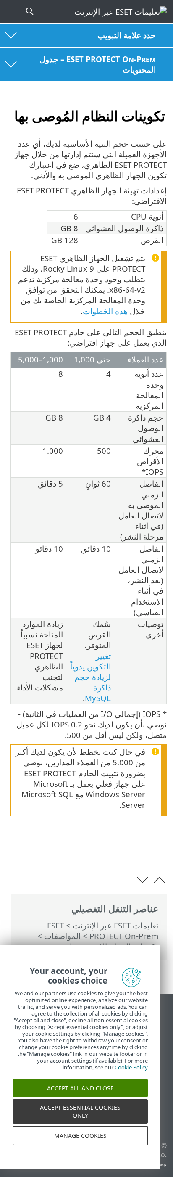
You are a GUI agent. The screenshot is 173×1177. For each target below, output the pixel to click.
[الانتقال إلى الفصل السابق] (159, 880)
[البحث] (28, 11)
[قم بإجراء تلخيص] (17, 848)
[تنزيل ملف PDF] (39, 848)
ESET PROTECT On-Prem (102, 930)
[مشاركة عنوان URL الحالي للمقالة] (61, 848)
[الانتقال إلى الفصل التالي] (142, 880)
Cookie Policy (131, 1075)
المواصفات (62, 936)
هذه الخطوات (105, 311)
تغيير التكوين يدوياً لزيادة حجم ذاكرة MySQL (90, 677)
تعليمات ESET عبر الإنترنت (115, 925)
